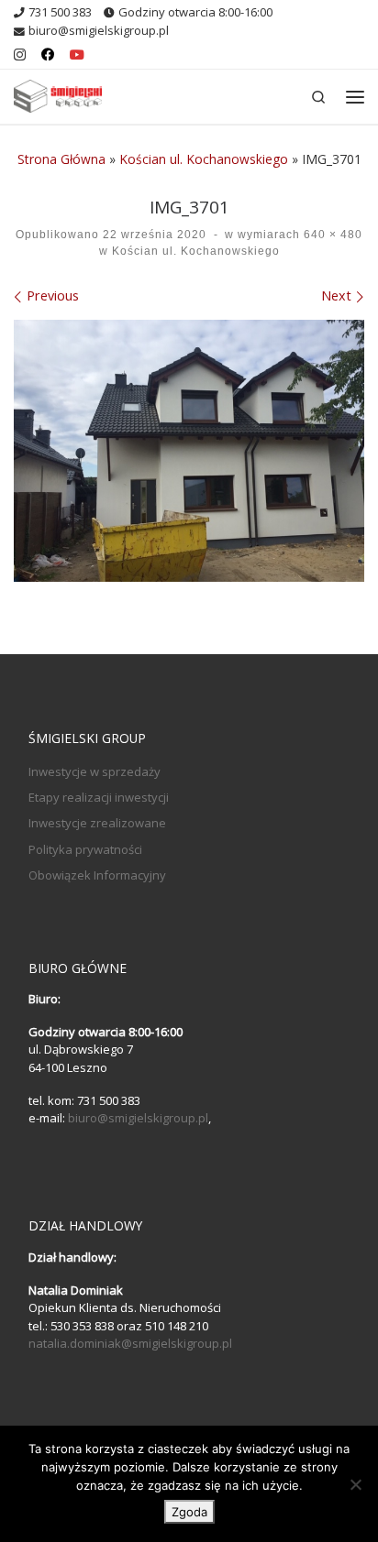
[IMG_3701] (189, 451)
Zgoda (189, 1511)
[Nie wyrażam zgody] (355, 1484)
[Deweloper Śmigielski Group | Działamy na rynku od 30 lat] (58, 94)
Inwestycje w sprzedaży (94, 771)
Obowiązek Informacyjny (97, 875)
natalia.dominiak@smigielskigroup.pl (130, 1343)
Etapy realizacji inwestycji (98, 797)
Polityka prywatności (85, 849)
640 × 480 (331, 234)
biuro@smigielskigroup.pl (138, 1118)
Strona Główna (61, 159)
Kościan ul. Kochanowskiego (203, 159)
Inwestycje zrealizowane (97, 823)
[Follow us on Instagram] (20, 55)
